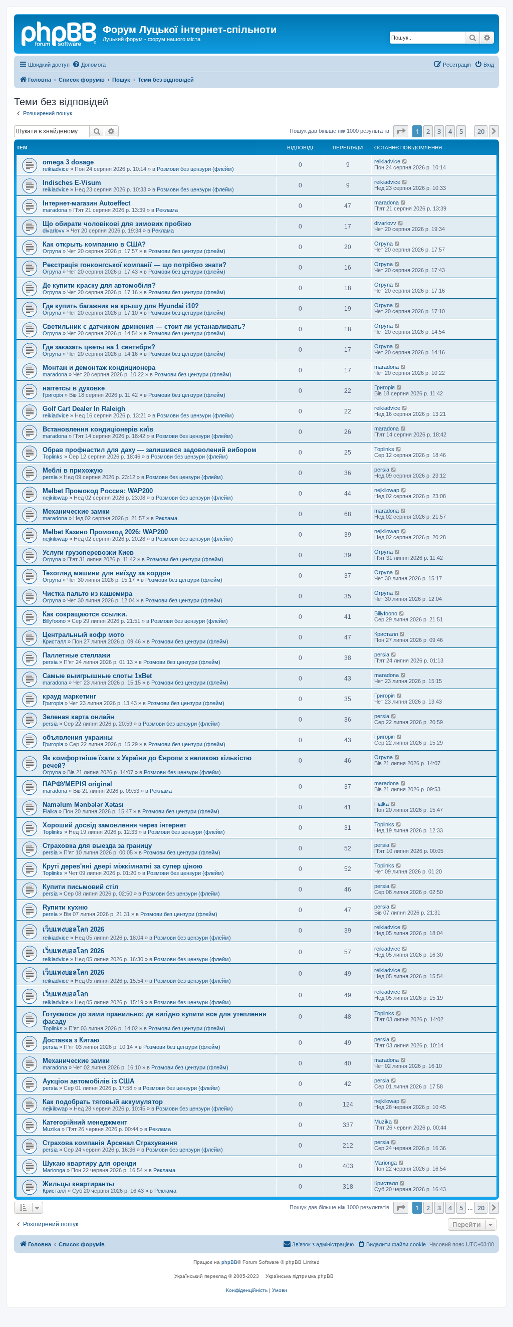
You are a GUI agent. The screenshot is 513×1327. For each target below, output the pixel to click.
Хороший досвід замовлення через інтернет (114, 825)
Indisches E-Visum (72, 182)
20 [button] (480, 131)
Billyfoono (54, 621)
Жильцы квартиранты (78, 1184)
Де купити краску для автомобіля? (99, 285)
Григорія (53, 395)
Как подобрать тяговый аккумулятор (103, 1101)
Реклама (167, 210)
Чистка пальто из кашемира (87, 593)
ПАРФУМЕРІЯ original (77, 784)
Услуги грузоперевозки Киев (88, 552)
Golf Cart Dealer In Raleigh (84, 408)
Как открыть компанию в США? (94, 244)
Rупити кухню (65, 907)
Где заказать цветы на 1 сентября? (99, 347)
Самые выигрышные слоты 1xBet (97, 676)
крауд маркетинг (69, 696)
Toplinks (53, 457)
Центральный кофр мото (83, 634)
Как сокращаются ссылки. (85, 614)
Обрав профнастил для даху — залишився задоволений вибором (149, 450)
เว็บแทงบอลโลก (65, 994)
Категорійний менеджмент (85, 1122)
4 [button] (450, 131)
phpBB (229, 1262)
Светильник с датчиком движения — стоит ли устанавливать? (144, 326)
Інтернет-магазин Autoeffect (86, 203)
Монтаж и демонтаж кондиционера (99, 367)
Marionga (54, 1170)
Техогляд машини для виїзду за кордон (106, 573)
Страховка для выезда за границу (97, 845)
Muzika (51, 1129)
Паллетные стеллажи (76, 655)
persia (50, 477)
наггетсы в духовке (74, 388)
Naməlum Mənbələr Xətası (83, 804)
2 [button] (428, 131)
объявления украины (78, 737)
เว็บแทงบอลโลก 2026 (73, 929)
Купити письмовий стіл (80, 887)
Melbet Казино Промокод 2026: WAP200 (105, 532)
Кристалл (54, 641)
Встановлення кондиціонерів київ (98, 429)
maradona (55, 210)
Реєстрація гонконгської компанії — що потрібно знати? (134, 265)
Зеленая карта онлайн (78, 717)
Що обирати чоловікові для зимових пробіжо (117, 224)
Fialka (50, 811)
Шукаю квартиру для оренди (89, 1163)
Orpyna (52, 251)
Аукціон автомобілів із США (88, 1081)
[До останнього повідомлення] (405, 161)
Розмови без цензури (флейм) (195, 169)
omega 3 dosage (68, 162)
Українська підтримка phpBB (300, 1276)
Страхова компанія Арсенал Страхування (110, 1143)
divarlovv (54, 231)
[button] (400, 131)
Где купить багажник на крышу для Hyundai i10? (121, 306)
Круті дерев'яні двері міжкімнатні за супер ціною (122, 866)
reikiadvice (56, 169)
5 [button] (461, 131)
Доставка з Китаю (71, 1040)
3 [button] (439, 131)
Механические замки (76, 511)
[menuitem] (89, 65)
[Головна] (60, 33)
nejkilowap (55, 498)
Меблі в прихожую (73, 470)
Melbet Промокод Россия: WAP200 (98, 491)
